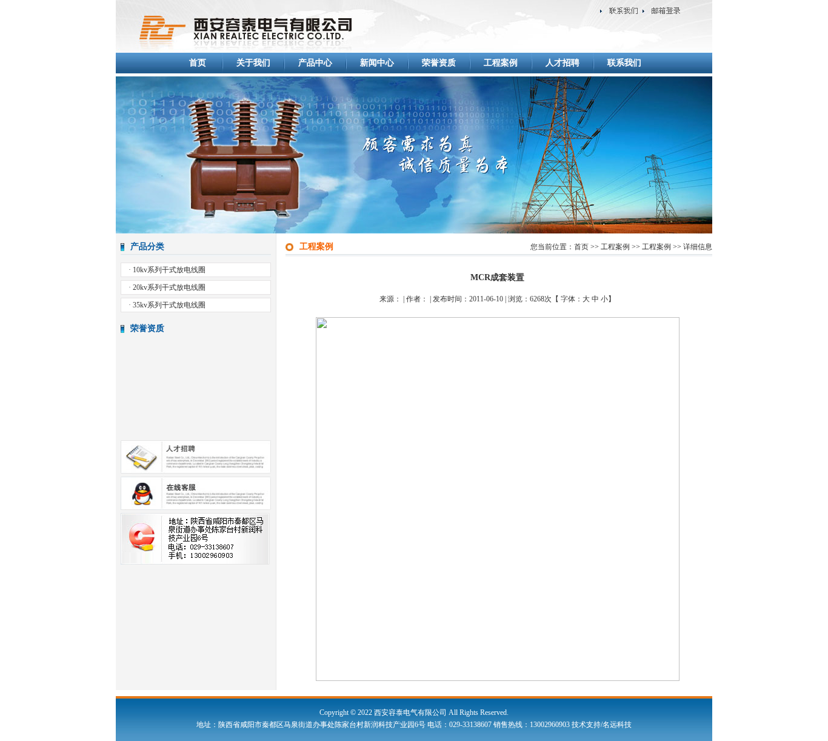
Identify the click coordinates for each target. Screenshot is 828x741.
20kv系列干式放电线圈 (169, 287)
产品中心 (315, 62)
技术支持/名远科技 (602, 724)
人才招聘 (562, 62)
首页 (197, 62)
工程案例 (501, 62)
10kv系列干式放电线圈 (169, 270)
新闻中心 (377, 62)
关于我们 (253, 62)
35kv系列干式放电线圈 (169, 305)
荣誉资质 (439, 62)
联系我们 (624, 62)
